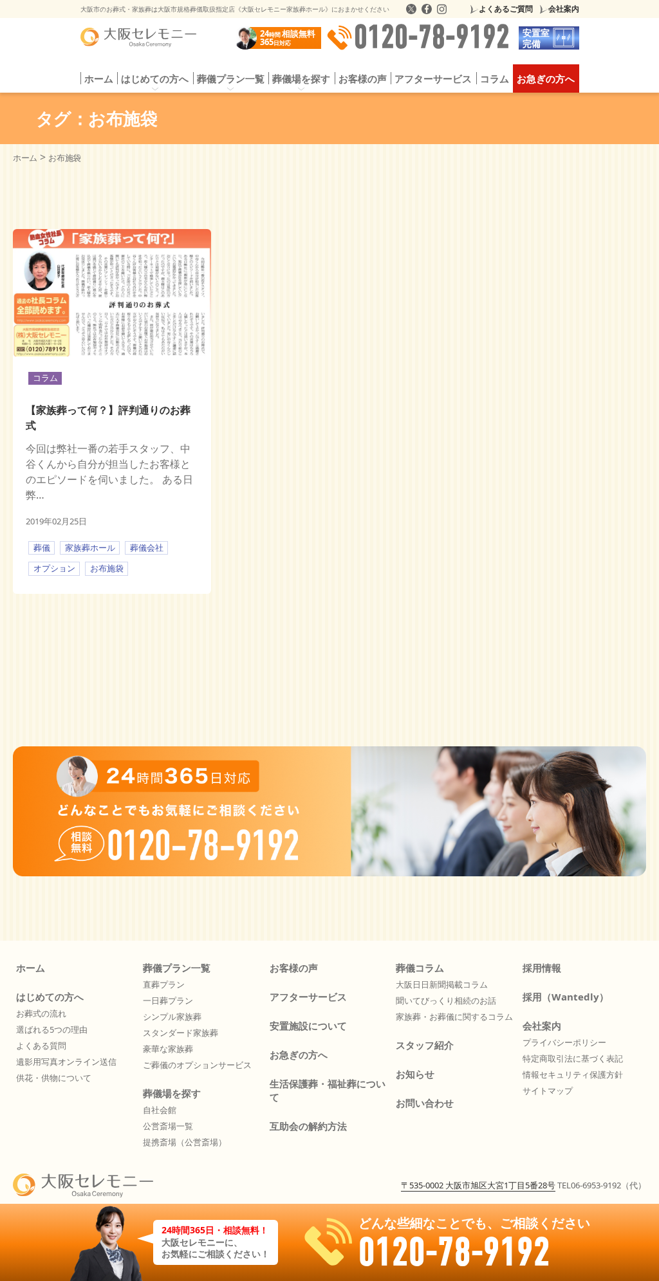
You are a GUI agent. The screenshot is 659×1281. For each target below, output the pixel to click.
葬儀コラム (420, 967)
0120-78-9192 (432, 38)
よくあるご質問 (506, 8)
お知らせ (415, 1073)
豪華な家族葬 (168, 1049)
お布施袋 (107, 568)
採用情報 (542, 967)
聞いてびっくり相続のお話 (446, 1000)
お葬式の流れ (41, 1013)
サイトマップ (548, 1090)
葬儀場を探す (172, 1093)
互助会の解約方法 (308, 1126)
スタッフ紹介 (425, 1044)
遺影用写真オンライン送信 (66, 1061)
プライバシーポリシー (564, 1042)
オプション (54, 568)
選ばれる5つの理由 (52, 1029)
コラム (494, 78)
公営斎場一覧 (168, 1126)
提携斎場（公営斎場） (185, 1142)
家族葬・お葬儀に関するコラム (454, 1016)
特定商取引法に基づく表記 (573, 1058)
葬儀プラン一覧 (176, 967)
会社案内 (563, 8)
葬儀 (41, 547)
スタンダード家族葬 (180, 1032)
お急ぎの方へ (546, 78)
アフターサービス (433, 78)
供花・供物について (53, 1077)
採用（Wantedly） (566, 996)
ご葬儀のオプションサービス (197, 1065)
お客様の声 (363, 78)
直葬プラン (164, 984)
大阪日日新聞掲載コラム (442, 984)
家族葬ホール (90, 547)
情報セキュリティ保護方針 (573, 1074)
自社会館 (159, 1110)
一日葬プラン (168, 1000)
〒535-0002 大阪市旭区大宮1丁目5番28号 (478, 1185)
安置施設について (308, 1025)
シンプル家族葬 (172, 1016)
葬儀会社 (146, 547)
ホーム (98, 78)
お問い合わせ (425, 1102)
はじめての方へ (50, 996)
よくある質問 (41, 1045)
